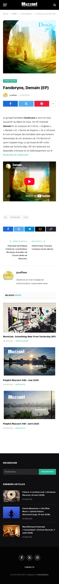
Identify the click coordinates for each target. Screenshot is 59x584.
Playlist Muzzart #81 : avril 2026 (21, 424)
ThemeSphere (42, 574)
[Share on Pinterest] (41, 104)
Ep (6, 217)
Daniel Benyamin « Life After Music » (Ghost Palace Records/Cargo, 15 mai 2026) (36, 511)
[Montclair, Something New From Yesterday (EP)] (29, 318)
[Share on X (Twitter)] (26, 104)
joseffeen (13, 95)
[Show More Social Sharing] (53, 104)
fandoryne (15, 217)
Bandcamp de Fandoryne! (15, 155)
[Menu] (5, 5)
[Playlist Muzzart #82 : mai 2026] (29, 361)
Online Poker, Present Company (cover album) (42, 247)
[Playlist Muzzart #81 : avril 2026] (29, 405)
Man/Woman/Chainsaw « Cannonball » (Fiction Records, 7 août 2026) (38, 529)
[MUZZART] (29, 5)
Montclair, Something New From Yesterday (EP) (29, 336)
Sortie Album (10, 81)
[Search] (54, 5)
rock (26, 217)
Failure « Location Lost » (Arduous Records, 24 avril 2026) (39, 494)
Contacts (29, 567)
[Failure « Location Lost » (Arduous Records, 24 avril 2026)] (11, 496)
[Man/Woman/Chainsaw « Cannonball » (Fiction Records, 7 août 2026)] (11, 531)
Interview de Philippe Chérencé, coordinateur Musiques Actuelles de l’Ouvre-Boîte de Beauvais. (16, 252)
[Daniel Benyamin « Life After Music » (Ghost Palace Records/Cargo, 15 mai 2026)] (11, 512)
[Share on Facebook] (10, 104)
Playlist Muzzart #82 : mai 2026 (21, 380)
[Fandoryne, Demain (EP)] (29, 72)
